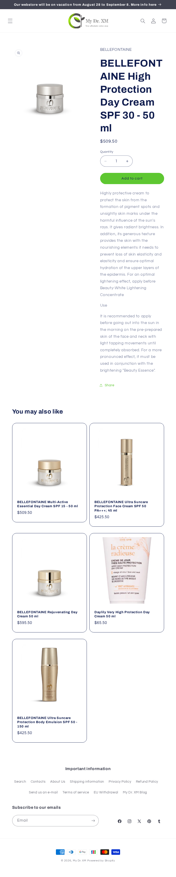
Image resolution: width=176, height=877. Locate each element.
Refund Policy (147, 781)
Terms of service (76, 792)
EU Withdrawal (106, 792)
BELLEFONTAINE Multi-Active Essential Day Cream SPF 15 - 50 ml (47, 504)
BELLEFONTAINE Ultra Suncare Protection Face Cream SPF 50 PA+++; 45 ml (121, 506)
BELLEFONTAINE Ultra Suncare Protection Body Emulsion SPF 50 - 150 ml (47, 722)
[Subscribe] (93, 820)
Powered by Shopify (101, 860)
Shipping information (87, 781)
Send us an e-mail (43, 792)
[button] (10, 21)
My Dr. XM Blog (135, 792)
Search (20, 781)
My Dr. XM (80, 860)
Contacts (38, 781)
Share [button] (109, 385)
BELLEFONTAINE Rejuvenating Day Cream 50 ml (47, 614)
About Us (57, 781)
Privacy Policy (120, 781)
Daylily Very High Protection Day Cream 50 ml (122, 614)
